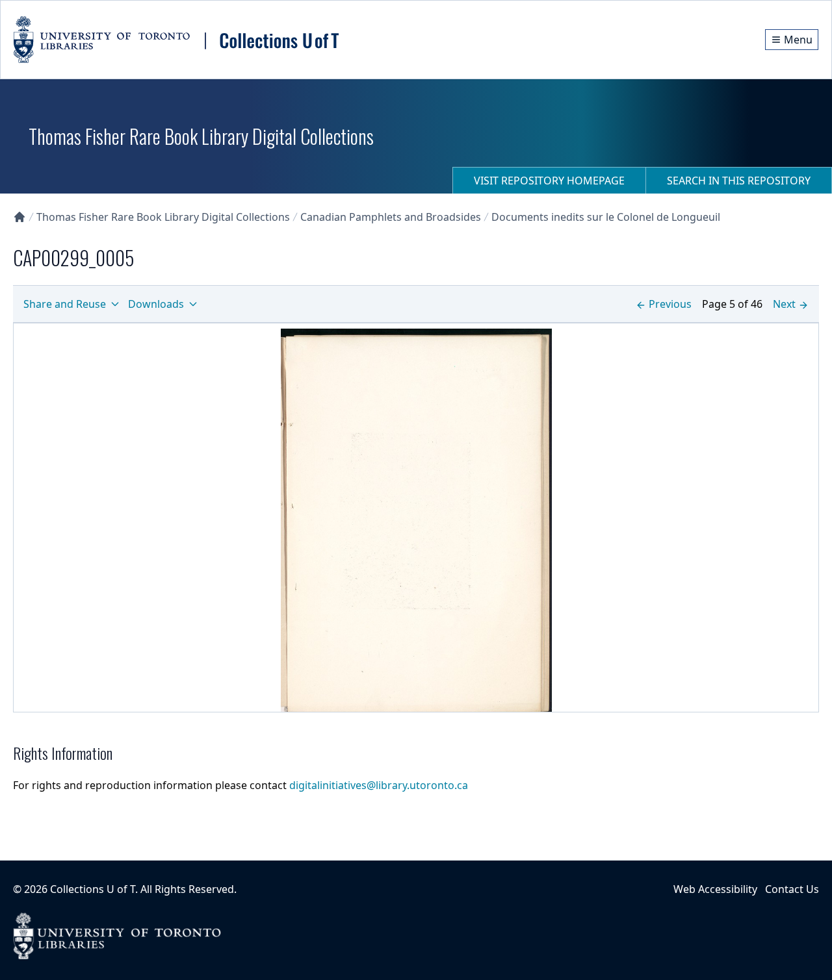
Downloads (156, 304)
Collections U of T (92, 889)
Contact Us (792, 889)
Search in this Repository (739, 180)
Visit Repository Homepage (549, 180)
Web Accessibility (715, 889)
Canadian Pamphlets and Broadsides (390, 217)
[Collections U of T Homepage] (19, 216)
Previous (670, 304)
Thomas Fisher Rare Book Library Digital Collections (163, 217)
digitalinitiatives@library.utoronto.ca (378, 785)
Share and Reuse (64, 304)
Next (784, 304)
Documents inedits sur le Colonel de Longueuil (605, 217)
